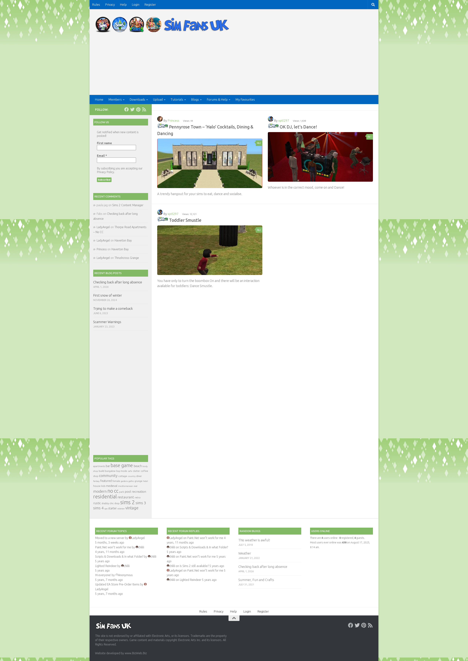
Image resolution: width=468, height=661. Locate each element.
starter (112, 508)
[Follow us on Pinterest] (138, 109)
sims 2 (127, 502)
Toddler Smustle (185, 220)
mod (135, 486)
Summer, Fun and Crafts (256, 580)
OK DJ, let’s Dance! (298, 126)
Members (115, 99)
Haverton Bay (123, 240)
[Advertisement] (234, 67)
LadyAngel (103, 227)
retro (138, 497)
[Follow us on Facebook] (126, 109)
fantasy (96, 481)
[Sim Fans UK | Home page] (163, 24)
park (121, 492)
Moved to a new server (109, 538)
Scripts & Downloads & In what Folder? (119, 556)
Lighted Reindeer (106, 566)
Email (102, 155)
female (116, 481)
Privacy (110, 4)
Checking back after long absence (117, 282)
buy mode (121, 471)
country (131, 476)
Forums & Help (217, 99)
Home (99, 99)
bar (108, 466)
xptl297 (283, 120)
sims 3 (141, 503)
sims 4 (98, 508)
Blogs (195, 99)
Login (135, 4)
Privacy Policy (105, 172)
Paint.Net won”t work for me (113, 547)
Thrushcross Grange (126, 257)
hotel (145, 481)
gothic (131, 481)
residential (105, 496)
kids (103, 486)
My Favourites (245, 99)
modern (100, 491)
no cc (112, 491)
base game (122, 465)
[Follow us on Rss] (144, 109)
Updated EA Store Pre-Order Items (117, 584)
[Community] (162, 126)
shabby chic (108, 503)
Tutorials (177, 99)
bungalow (110, 471)
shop (117, 503)
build (101, 470)
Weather (244, 553)
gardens (124, 481)
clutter (136, 471)
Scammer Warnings (107, 322)
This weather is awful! (254, 540)
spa (105, 508)
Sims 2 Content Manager (127, 205)
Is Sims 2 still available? (194, 566)
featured (106, 480)
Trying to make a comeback (113, 308)
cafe (130, 471)
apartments (99, 466)
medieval (111, 485)
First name (104, 143)
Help (123, 4)
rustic (97, 503)
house (97, 485)
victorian (121, 509)
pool (128, 491)
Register (150, 4)
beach (138, 466)
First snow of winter (107, 295)
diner (139, 476)
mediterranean (125, 486)
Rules (96, 4)
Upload (158, 99)
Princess (173, 120)
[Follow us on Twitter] (132, 109)
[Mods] (273, 126)
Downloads (137, 99)
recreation (139, 491)
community (108, 475)
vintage (131, 508)
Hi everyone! (103, 575)
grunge (138, 481)
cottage (122, 476)
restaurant (126, 497)
